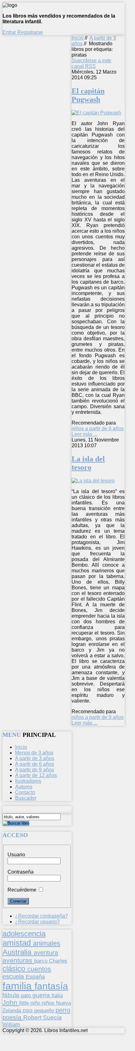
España (35, 977)
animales (46, 943)
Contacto (25, 792)
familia (19, 986)
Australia (18, 952)
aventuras (18, 960)
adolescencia (24, 934)
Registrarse (30, 32)
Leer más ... (84, 434)
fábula (12, 995)
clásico (15, 968)
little (24, 1003)
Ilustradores (28, 781)
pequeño (45, 1010)
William (11, 1024)
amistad (18, 943)
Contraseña (21, 872)
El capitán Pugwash (88, 95)
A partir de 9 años (34, 769)
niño (36, 1003)
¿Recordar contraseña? (41, 916)
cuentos (39, 968)
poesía (13, 1017)
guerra (41, 995)
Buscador (25, 798)
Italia (57, 995)
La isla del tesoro (88, 463)
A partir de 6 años (34, 764)
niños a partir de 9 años (98, 717)
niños (49, 1003)
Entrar (10, 32)
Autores (23, 786)
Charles (58, 961)
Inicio (78, 38)
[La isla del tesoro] (93, 480)
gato (26, 995)
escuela (14, 976)
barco (41, 961)
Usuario (16, 854)
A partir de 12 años (36, 775)
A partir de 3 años (34, 758)
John (11, 1002)
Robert (33, 1017)
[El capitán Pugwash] (96, 112)
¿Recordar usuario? (37, 921)
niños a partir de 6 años (98, 428)
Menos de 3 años (34, 752)
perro (63, 1010)
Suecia (52, 1017)
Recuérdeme (22, 890)
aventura (46, 952)
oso (28, 1010)
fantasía (51, 986)
